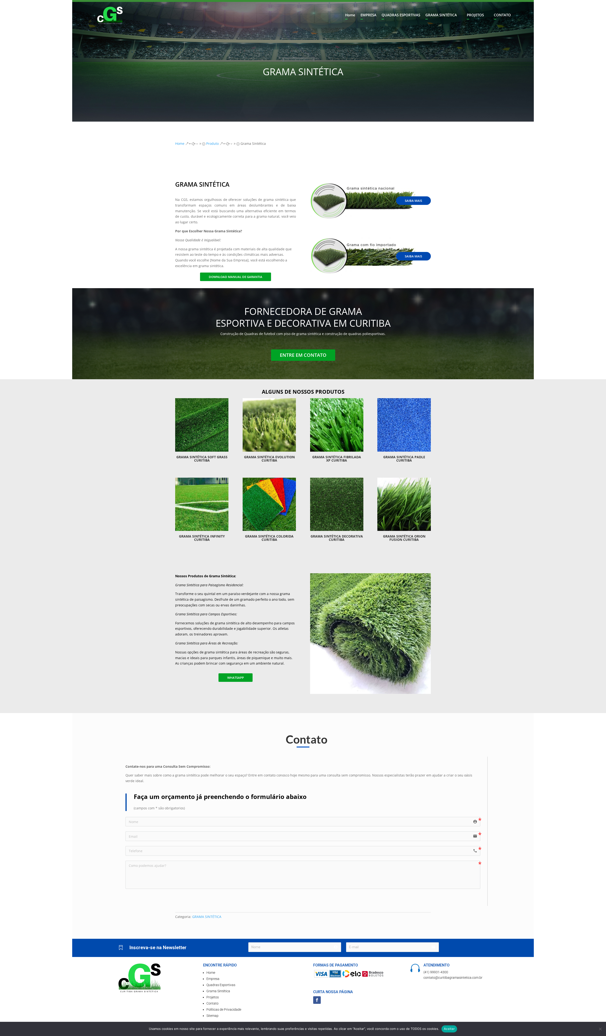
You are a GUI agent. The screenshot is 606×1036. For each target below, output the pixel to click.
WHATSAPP (235, 677)
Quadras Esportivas (220, 985)
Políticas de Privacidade (223, 1009)
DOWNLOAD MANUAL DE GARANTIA (235, 277)
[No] (600, 1029)
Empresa (212, 979)
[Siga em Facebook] (317, 1000)
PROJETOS (475, 15)
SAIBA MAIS (413, 200)
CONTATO (502, 15)
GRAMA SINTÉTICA (441, 15)
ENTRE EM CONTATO (303, 355)
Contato (212, 1003)
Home (350, 15)
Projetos (212, 997)
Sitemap (212, 1016)
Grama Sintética (218, 991)
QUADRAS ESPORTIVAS (401, 15)
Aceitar (449, 1029)
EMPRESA (368, 15)
